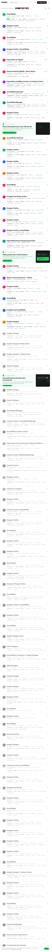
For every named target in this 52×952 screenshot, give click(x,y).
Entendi (46, 948)
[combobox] (45, 8)
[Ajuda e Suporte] (35, 2)
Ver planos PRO (6, 260)
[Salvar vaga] (47, 14)
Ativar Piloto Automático (9, 132)
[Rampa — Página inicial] (4, 2)
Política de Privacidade (17, 949)
